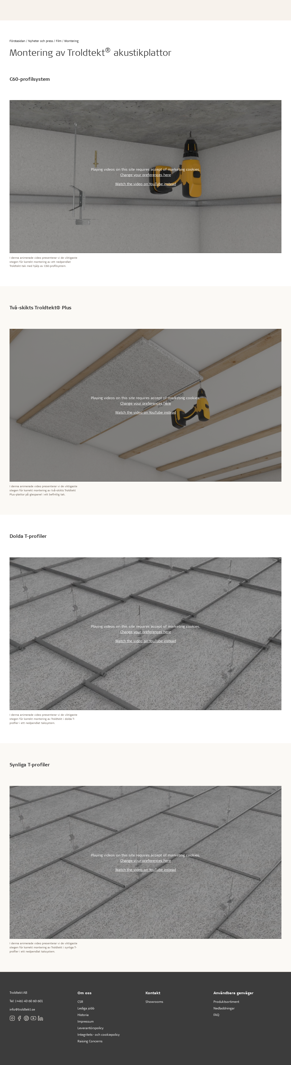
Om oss (85, 992)
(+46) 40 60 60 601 (29, 1001)
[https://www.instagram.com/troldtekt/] (12, 1018)
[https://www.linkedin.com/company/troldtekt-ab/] (40, 1018)
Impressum (86, 1021)
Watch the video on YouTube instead (145, 183)
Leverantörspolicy (90, 1028)
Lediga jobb (86, 1008)
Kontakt (153, 992)
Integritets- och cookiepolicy (99, 1034)
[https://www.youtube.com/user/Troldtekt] (33, 1018)
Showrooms (154, 1001)
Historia (83, 1015)
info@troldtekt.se (22, 1009)
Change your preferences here (145, 174)
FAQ (216, 1015)
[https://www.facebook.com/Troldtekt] (19, 1018)
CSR (80, 1001)
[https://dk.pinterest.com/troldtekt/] (26, 1018)
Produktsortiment (226, 1001)
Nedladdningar (224, 1008)
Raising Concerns (90, 1041)
